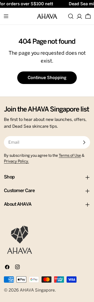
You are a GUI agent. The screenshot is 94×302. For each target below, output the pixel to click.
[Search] (71, 16)
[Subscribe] (84, 142)
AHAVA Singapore (37, 290)
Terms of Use (70, 156)
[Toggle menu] (6, 16)
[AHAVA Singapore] (19, 239)
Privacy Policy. (16, 161)
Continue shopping (47, 78)
